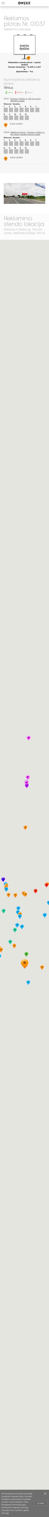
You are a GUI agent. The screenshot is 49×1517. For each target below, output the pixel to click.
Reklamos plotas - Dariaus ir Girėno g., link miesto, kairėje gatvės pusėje (27, 133)
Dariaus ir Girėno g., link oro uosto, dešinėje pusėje (25, 100)
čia (7, 1513)
